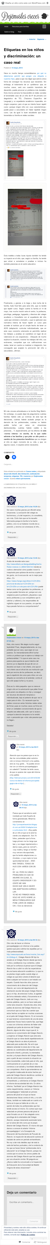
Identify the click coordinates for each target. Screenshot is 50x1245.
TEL (21, 476)
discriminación (23, 474)
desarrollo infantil (10, 474)
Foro (19, 32)
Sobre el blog (9, 32)
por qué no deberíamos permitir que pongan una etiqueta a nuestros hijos (25, 76)
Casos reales (31, 471)
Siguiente (41, 39)
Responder (13, 537)
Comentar (34, 1221)
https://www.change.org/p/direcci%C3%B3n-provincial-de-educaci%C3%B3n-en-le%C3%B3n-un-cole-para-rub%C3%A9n (24, 584)
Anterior (31, 39)
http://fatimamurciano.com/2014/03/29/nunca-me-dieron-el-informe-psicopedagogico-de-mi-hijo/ (25, 780)
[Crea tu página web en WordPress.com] (25, 3)
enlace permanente (23, 478)
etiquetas (15, 476)
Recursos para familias (20, 26)
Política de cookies (28, 1234)
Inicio (6, 26)
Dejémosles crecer (14, 637)
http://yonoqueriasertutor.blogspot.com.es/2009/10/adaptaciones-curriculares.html (25, 827)
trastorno (27, 476)
